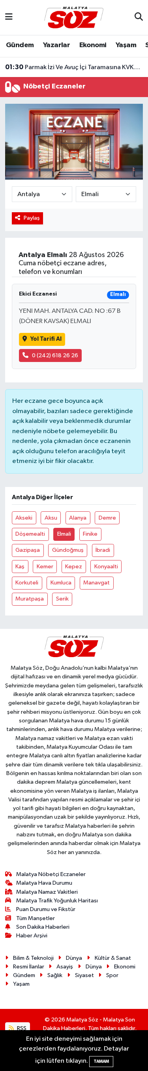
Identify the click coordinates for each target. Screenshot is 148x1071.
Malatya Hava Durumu (44, 883)
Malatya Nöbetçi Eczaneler (51, 874)
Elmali (64, 534)
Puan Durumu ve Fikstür (45, 909)
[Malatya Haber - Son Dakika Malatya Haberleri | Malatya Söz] (73, 17)
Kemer (45, 566)
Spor (112, 975)
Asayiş (64, 967)
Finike (90, 534)
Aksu (51, 518)
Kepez (73, 566)
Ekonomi (93, 45)
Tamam (101, 1061)
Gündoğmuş (68, 550)
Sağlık (54, 975)
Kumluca (61, 583)
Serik (62, 599)
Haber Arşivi (31, 936)
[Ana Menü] (9, 17)
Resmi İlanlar (28, 967)
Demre (107, 518)
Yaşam (126, 45)
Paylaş (32, 218)
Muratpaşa (29, 599)
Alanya (77, 518)
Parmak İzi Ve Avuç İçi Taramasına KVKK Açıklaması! (74, 67)
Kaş (19, 566)
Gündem (20, 45)
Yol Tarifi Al (46, 339)
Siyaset (84, 975)
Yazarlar (56, 45)
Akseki (23, 518)
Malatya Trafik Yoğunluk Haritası (57, 901)
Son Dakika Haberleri (42, 927)
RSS (21, 1028)
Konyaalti (106, 566)
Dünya (74, 958)
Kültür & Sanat (113, 958)
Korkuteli (26, 583)
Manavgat (96, 583)
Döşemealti (30, 534)
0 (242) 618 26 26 (55, 355)
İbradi (103, 550)
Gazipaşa (27, 550)
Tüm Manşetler (35, 918)
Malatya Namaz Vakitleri (47, 892)
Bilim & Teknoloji (33, 958)
